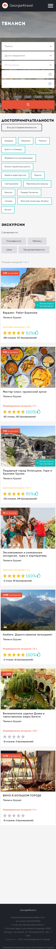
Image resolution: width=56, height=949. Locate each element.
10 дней (49, 97)
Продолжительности (34, 249)
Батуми (8, 209)
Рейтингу (37, 241)
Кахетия (8, 192)
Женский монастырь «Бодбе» (35, 201)
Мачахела (25, 141)
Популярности (13, 241)
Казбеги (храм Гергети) (15, 175)
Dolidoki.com (11, 939)
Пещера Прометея (29, 192)
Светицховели (11, 184)
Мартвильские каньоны (37, 184)
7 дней (38, 97)
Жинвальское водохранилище (19, 158)
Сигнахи (8, 201)
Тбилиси (42, 141)
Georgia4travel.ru (28, 910)
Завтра (17, 97)
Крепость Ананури (13, 149)
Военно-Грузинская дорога (17, 166)
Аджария (9, 141)
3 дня (27, 97)
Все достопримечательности (21, 127)
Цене (9, 249)
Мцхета (37, 175)
